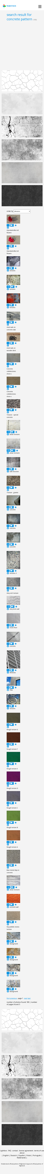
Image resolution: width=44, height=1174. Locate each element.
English (6, 1155)
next (25, 998)
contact (15, 1150)
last (29, 998)
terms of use (39, 1150)
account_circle (8, 228)
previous (13, 998)
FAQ (9, 1150)
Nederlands (21, 1158)
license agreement (26, 1150)
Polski (28, 1155)
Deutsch (13, 1155)
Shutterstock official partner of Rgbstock (13, 1164)
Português (37, 1155)
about (22, 1153)
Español (22, 1155)
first (8, 998)
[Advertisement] (22, 45)
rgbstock (11, 6)
